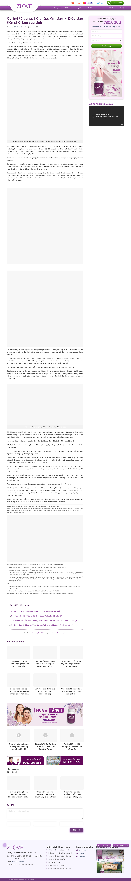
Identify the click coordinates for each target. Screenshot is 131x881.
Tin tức (90, 8)
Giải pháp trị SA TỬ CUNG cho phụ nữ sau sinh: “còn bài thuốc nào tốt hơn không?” (44, 621)
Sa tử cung (35, 633)
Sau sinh (40, 633)
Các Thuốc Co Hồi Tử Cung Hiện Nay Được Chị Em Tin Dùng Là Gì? (36, 616)
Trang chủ (57, 8)
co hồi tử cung (52, 633)
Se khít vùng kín (61, 633)
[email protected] (18, 861)
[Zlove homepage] (45, 226)
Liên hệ (122, 8)
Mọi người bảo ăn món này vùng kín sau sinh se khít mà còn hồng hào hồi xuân (42, 625)
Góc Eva (101, 8)
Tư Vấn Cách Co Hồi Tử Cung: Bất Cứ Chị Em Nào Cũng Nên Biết (35, 611)
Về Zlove (68, 8)
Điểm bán (112, 8)
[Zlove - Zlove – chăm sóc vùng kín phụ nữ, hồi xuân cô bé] (24, 7)
